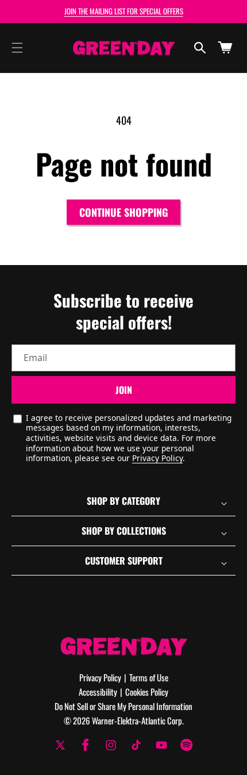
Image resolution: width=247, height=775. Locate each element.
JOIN (123, 390)
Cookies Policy (146, 691)
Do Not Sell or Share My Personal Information (123, 706)
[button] (17, 47)
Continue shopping (123, 212)
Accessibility (98, 691)
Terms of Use (148, 677)
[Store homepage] (123, 646)
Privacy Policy (157, 457)
